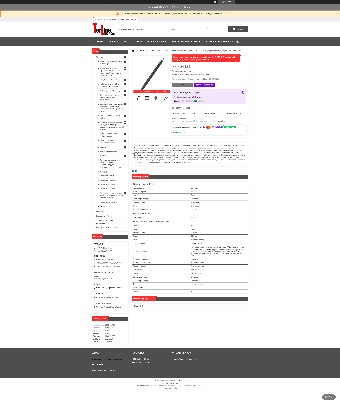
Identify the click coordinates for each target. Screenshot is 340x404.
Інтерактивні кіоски (107, 180)
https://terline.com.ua (104, 259)
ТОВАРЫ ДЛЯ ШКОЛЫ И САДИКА (185, 41)
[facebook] (133, 171)
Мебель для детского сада (110, 91)
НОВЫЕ (103, 156)
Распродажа (105, 206)
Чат (331, 397)
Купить (187, 7)
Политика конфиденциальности (191, 386)
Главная (99, 41)
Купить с (199, 85)
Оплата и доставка (156, 41)
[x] (136, 171)
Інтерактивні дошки (107, 176)
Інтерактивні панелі (107, 184)
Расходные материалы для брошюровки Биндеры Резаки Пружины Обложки (111, 195)
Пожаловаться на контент (168, 386)
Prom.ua (182, 381)
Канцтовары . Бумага (108, 80)
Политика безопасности (107, 227)
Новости (100, 211)
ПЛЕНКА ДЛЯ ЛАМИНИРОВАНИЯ (219, 41)
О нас (124, 41)
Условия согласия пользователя (104, 222)
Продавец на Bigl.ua (170, 383)
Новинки (103, 147)
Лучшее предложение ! (109, 151)
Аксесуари (104, 172)
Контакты (137, 41)
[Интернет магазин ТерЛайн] (104, 29)
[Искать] (207, 29)
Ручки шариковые (147, 51)
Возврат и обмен (104, 216)
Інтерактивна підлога (108, 202)
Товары (112, 41)
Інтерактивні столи (107, 189)
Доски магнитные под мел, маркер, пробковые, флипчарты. (110, 97)
